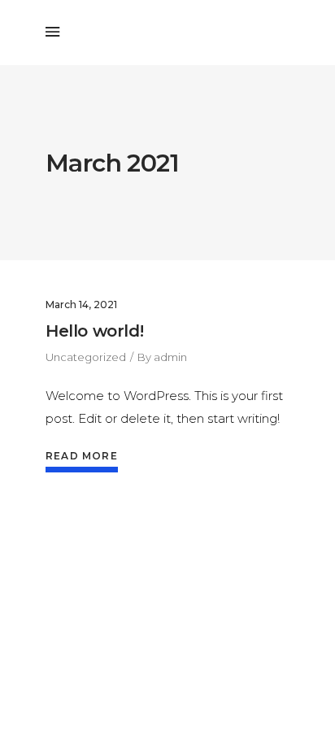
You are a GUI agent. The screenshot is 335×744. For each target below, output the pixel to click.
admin (170, 356)
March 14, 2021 (81, 304)
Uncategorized (86, 356)
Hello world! (94, 331)
